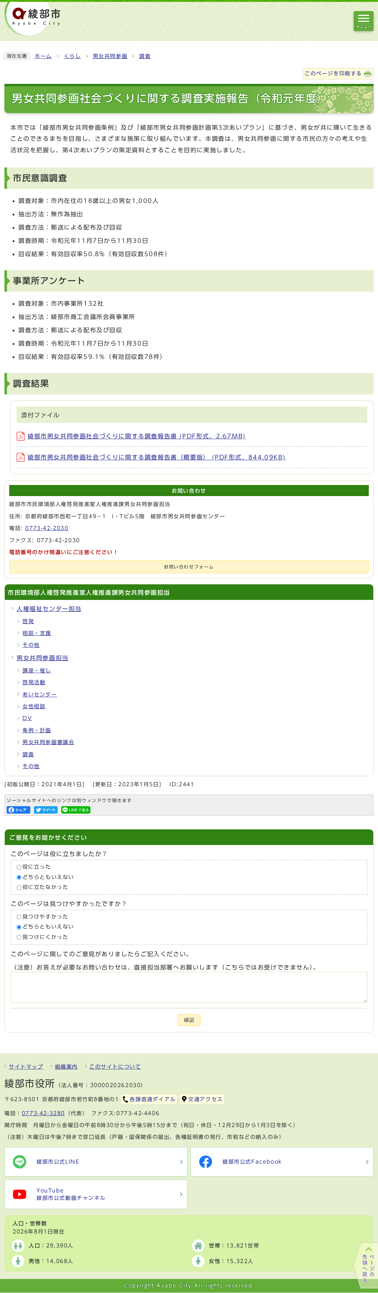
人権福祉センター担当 (49, 609)
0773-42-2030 (46, 528)
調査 (145, 56)
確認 (189, 1020)
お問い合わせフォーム (189, 567)
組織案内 (66, 1066)
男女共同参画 (110, 56)
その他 (31, 645)
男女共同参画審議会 (48, 742)
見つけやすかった (46, 916)
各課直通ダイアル (153, 1099)
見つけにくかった (46, 937)
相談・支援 (37, 633)
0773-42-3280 (43, 1113)
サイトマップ (26, 1066)
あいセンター (40, 694)
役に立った (37, 867)
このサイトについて (115, 1066)
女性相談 (34, 706)
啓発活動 (34, 682)
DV (27, 718)
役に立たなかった (46, 887)
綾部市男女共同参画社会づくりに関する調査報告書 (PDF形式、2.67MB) (137, 436)
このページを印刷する (333, 73)
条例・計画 (37, 730)
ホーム (43, 56)
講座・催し (37, 670)
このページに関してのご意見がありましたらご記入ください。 (102, 954)
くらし (72, 56)
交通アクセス (205, 1099)
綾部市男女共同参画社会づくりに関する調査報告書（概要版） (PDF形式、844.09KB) (157, 457)
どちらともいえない (48, 877)
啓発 (28, 621)
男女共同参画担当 (43, 658)
